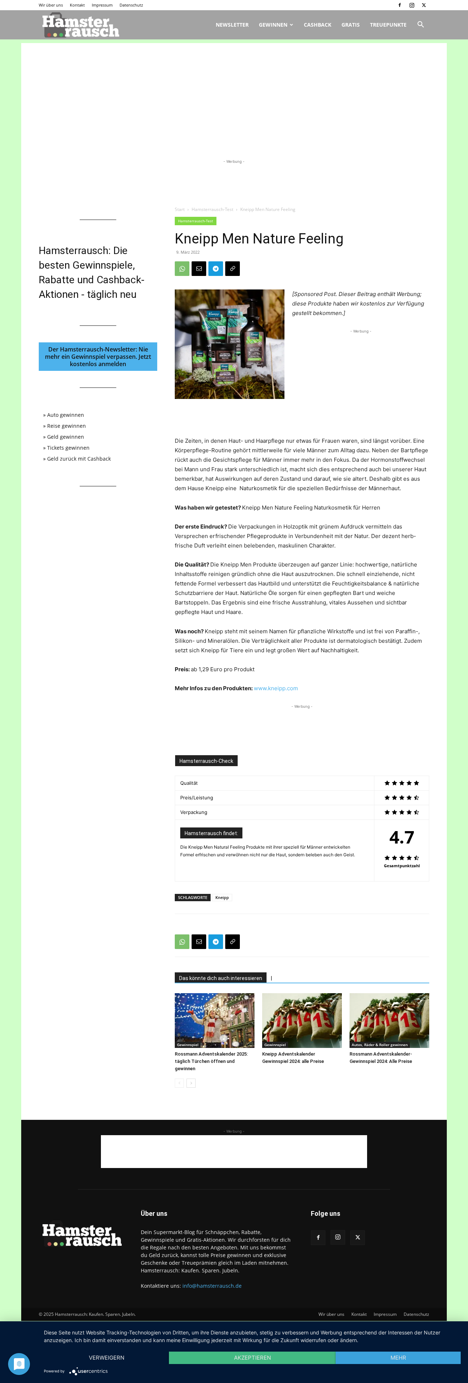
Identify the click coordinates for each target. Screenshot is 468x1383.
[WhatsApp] (182, 268)
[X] (423, 5)
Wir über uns (51, 5)
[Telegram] (215, 268)
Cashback (317, 24)
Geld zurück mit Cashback (79, 458)
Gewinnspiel (188, 1044)
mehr (398, 1357)
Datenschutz (131, 5)
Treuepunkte (388, 24)
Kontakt (77, 5)
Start (180, 209)
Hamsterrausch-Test (212, 209)
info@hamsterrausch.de (212, 1285)
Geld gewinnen (65, 436)
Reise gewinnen (66, 425)
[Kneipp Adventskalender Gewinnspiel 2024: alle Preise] (302, 1020)
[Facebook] (399, 5)
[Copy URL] (232, 268)
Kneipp (222, 897)
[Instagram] (411, 5)
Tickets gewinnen (68, 447)
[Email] (199, 268)
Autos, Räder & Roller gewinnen (380, 1044)
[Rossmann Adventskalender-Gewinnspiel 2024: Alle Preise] (389, 1020)
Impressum (102, 5)
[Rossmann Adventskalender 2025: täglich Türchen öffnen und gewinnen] (214, 1020)
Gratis (350, 24)
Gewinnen (273, 24)
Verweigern (106, 1357)
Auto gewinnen (65, 414)
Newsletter (232, 24)
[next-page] (191, 1083)
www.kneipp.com (276, 688)
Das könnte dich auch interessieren (220, 978)
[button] (420, 25)
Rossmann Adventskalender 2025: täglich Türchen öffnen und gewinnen (211, 1061)
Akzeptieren (252, 1357)
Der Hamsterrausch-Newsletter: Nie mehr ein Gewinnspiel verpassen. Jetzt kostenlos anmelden (98, 356)
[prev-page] (179, 1083)
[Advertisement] (234, 94)
